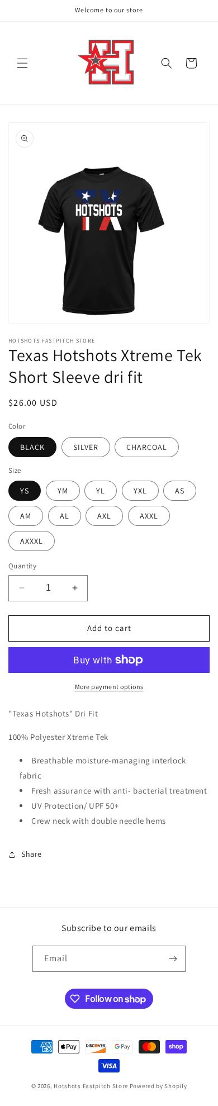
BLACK (32, 447)
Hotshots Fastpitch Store (91, 1086)
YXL (140, 491)
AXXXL (31, 541)
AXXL (149, 516)
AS (179, 491)
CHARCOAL (146, 447)
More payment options (109, 686)
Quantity (22, 566)
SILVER (85, 447)
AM (25, 516)
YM (63, 491)
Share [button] (31, 854)
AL (64, 516)
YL (100, 491)
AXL (104, 516)
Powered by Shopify (158, 1086)
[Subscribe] (172, 959)
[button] (22, 63)
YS (24, 491)
